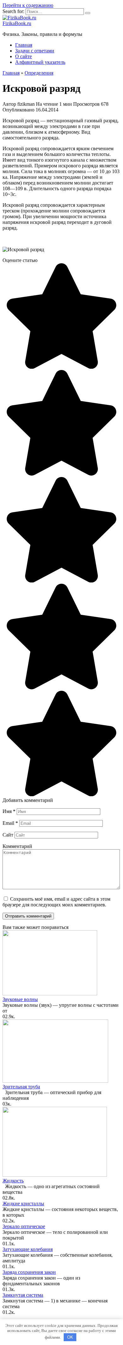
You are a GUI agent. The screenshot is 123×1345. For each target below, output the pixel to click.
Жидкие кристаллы (23, 1203)
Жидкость (13, 1180)
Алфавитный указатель (40, 62)
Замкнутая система (23, 1295)
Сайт (8, 834)
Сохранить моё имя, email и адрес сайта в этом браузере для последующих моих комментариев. (56, 901)
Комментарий (17, 846)
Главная (23, 45)
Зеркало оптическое (24, 1226)
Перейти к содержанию (28, 5)
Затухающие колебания (28, 1249)
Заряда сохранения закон (29, 1272)
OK (70, 1337)
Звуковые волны (20, 999)
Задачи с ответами (34, 50)
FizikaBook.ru (17, 23)
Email (10, 823)
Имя (9, 811)
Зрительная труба (21, 1086)
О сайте (23, 56)
